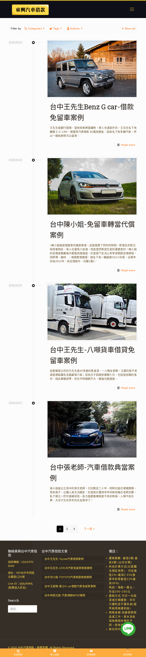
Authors (75, 28)
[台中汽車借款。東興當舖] (30, 9)
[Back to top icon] (128, 649)
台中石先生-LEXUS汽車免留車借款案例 (68, 567)
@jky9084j (26, 583)
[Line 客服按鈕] (128, 629)
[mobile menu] (132, 9)
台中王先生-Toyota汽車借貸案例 (64, 558)
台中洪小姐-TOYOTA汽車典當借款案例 (68, 577)
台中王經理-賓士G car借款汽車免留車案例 (70, 586)
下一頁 (88, 528)
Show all (130, 28)
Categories (35, 28)
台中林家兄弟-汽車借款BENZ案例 (64, 595)
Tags (56, 28)
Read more (128, 144)
